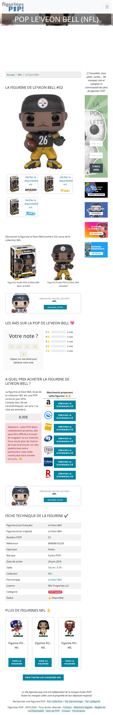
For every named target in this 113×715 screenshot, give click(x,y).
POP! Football (55, 592)
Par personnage (74, 701)
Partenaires (78, 710)
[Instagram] (96, 229)
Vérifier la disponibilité (65, 405)
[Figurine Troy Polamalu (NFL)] (43, 628)
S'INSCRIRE (96, 168)
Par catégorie (92, 701)
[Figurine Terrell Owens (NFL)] (69, 628)
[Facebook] (96, 209)
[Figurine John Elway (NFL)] (17, 628)
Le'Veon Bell (55, 579)
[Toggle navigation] (107, 7)
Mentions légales (83, 707)
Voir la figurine (16, 662)
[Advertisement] (56, 49)
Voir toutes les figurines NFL (43, 677)
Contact (67, 707)
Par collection (54, 701)
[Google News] (96, 189)
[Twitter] (96, 249)
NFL (50, 573)
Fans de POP (53, 710)
